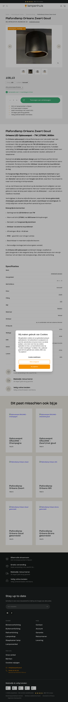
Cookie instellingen (34, 357)
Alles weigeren (34, 362)
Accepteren (34, 366)
